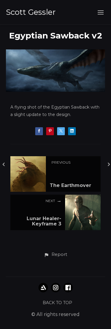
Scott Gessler (31, 12)
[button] (55, 255)
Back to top (57, 302)
